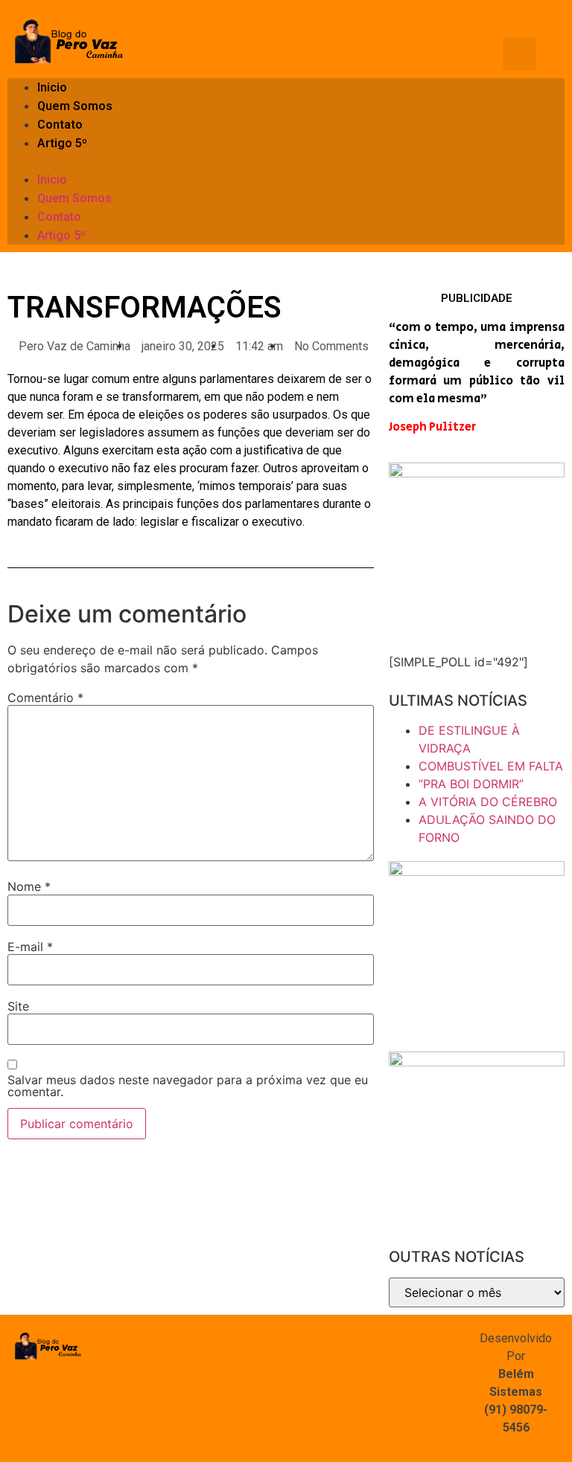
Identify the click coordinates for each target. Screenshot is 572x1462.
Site (18, 1006)
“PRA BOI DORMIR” (471, 783)
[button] (286, 161)
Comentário (45, 697)
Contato (60, 124)
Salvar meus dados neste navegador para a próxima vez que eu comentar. (187, 1086)
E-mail (30, 947)
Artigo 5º (62, 143)
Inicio (52, 87)
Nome (29, 886)
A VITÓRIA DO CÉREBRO (488, 801)
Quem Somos (74, 106)
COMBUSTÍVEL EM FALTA (491, 766)
